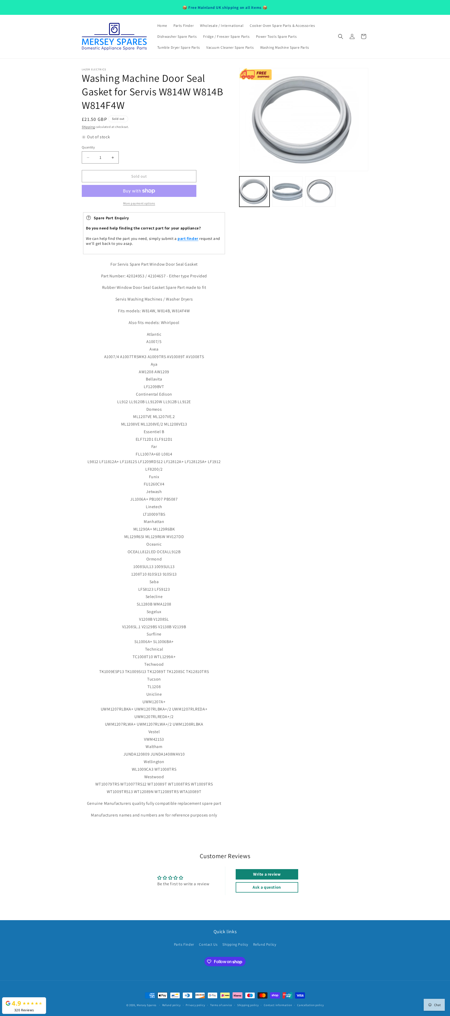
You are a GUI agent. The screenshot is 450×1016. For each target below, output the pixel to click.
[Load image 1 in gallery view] (254, 191)
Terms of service (221, 1005)
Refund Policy (264, 944)
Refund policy (171, 1005)
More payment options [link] (139, 203)
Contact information (278, 1005)
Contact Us (208, 944)
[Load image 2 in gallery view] (287, 191)
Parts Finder (184, 944)
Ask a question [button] (267, 887)
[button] (340, 36)
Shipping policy (248, 1005)
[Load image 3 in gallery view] (320, 191)
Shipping (88, 127)
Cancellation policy (310, 1005)
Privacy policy (195, 1005)
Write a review (266, 874)
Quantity (88, 147)
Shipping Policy (235, 944)
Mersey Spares (146, 1005)
